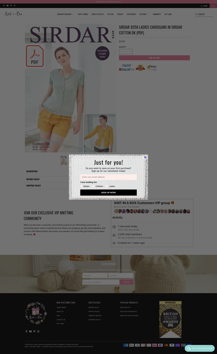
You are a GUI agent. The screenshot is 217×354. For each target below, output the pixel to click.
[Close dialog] (145, 157)
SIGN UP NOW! (108, 192)
